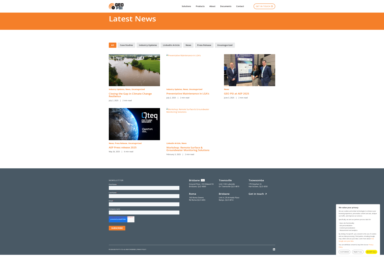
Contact (240, 6)
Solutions (186, 6)
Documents (225, 6)
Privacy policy (141, 249)
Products (200, 6)
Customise (344, 252)
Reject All (358, 252)
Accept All (371, 252)
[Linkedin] (274, 249)
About (212, 6)
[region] (358, 230)
